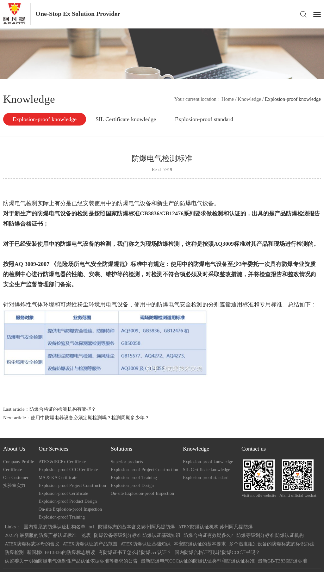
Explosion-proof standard (204, 119)
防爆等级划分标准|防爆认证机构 (270, 535)
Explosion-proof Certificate (63, 493)
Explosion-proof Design (132, 485)
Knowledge (249, 99)
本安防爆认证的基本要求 (200, 543)
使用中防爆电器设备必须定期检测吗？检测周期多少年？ (90, 417)
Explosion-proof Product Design (68, 501)
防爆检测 (14, 552)
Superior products (127, 461)
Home (227, 99)
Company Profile (18, 461)
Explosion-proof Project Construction (72, 485)
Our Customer (15, 477)
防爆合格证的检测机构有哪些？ (62, 409)
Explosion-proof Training (62, 517)
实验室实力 (14, 485)
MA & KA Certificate (58, 477)
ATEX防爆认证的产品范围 (90, 543)
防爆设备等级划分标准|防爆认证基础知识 (137, 535)
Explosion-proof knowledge (45, 119)
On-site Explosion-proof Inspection (70, 509)
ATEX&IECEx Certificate (62, 461)
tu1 (92, 526)
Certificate (12, 469)
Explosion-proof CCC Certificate (68, 469)
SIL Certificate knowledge (126, 119)
